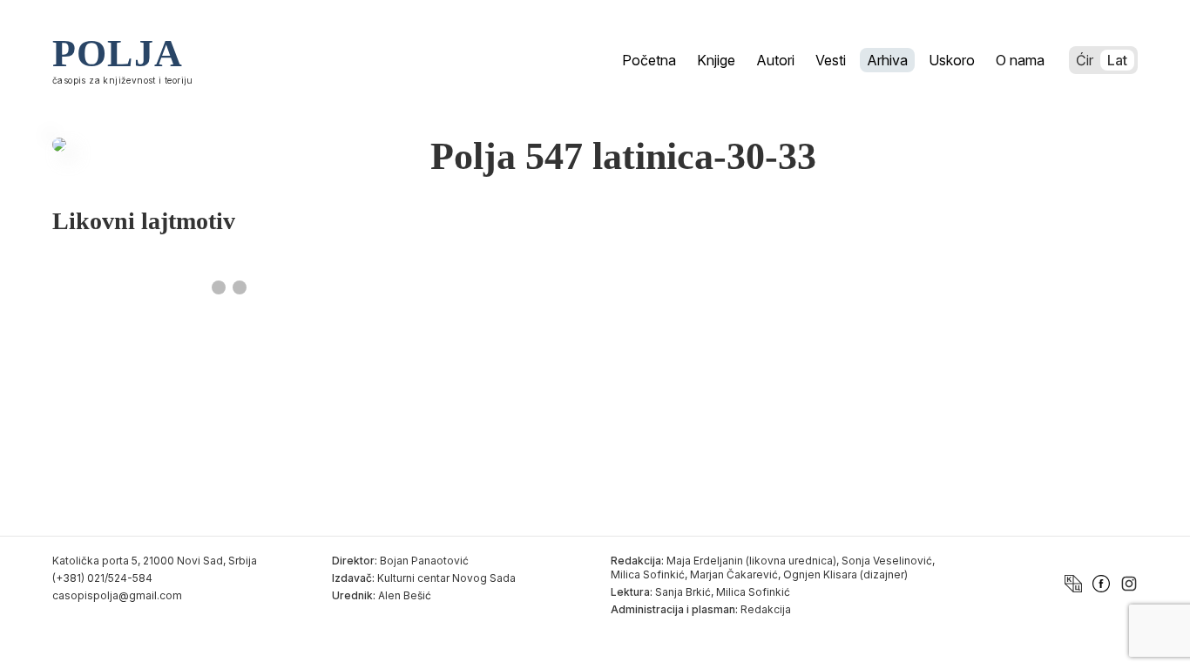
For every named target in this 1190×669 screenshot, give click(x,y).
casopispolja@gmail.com (117, 595)
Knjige (716, 60)
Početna (649, 60)
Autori (775, 60)
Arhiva (887, 60)
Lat (1117, 60)
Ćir (1084, 60)
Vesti (830, 60)
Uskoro (952, 60)
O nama (1020, 60)
